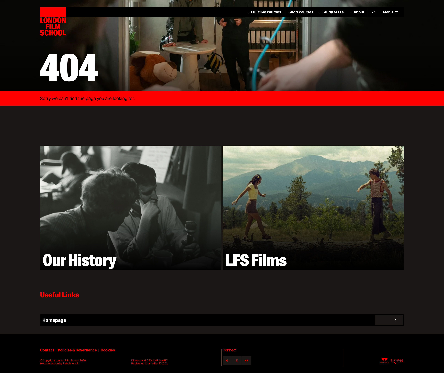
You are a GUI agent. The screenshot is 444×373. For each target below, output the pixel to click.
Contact (47, 350)
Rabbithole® (70, 363)
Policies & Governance (77, 350)
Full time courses (266, 12)
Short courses (300, 12)
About (359, 12)
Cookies (108, 350)
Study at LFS (333, 12)
